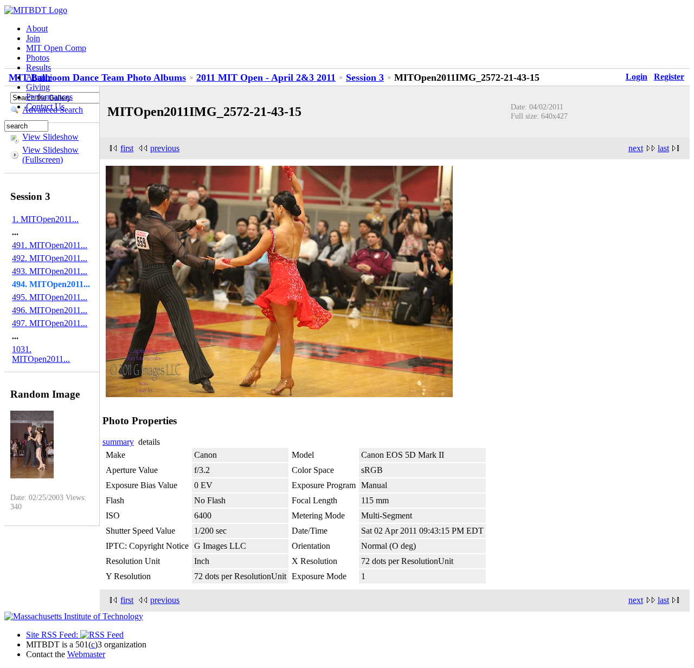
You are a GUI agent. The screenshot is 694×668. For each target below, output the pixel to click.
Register (669, 76)
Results (38, 67)
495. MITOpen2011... (49, 297)
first (126, 148)
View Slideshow (50, 136)
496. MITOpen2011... (49, 310)
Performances (49, 96)
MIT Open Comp (56, 48)
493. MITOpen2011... (49, 271)
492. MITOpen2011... (49, 258)
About (37, 28)
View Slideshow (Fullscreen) (50, 154)
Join (33, 38)
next (635, 148)
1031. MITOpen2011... (41, 354)
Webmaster (86, 654)
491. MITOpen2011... (49, 245)
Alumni (39, 77)
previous (164, 148)
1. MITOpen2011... (45, 219)
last (663, 148)
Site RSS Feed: (53, 634)
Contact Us (45, 106)
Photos (37, 57)
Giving (38, 87)
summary (118, 441)
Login (636, 76)
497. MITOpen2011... (49, 323)
